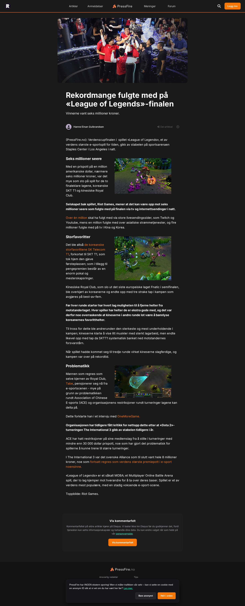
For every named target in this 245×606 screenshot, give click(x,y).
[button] (122, 532)
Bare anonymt (145, 596)
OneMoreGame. (128, 416)
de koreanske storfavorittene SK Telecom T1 (85, 249)
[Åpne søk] (219, 6)
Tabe (69, 383)
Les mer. (128, 588)
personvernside (124, 533)
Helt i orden (167, 596)
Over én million (76, 217)
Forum (172, 6)
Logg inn (233, 6)
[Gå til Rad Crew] (7, 6)
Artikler (73, 6)
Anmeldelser (95, 6)
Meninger (150, 6)
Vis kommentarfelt (122, 542)
